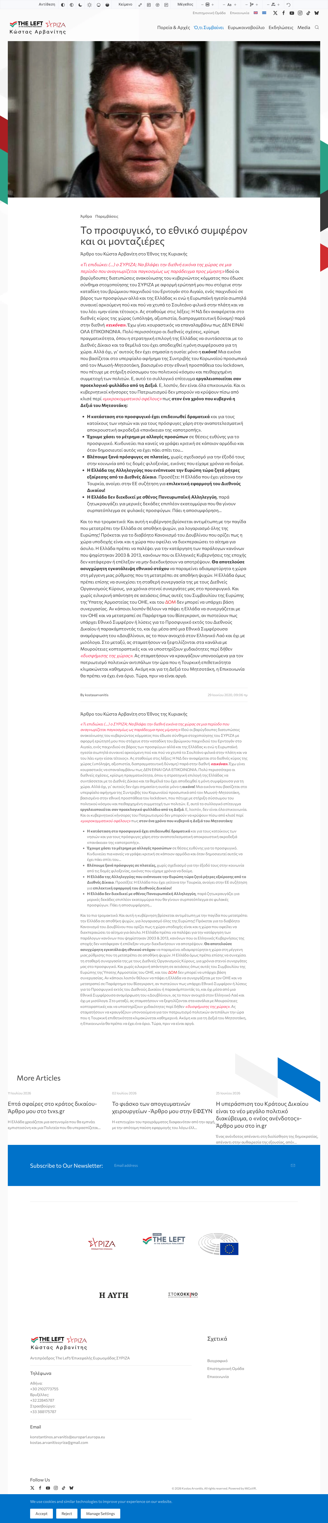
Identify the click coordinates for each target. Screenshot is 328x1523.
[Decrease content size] (202, 4)
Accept (41, 1513)
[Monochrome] (71, 4)
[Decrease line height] (246, 4)
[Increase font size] (235, 4)
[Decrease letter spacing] (268, 4)
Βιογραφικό (217, 1360)
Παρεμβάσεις (106, 216)
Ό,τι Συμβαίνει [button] (209, 27)
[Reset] (288, 4)
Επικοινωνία (239, 13)
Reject (67, 1513)
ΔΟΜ (170, 602)
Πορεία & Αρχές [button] (173, 27)
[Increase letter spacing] (278, 4)
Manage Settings (100, 1513)
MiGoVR (250, 1488)
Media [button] (303, 27)
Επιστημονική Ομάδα (209, 13)
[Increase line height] (256, 4)
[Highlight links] (140, 4)
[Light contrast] (89, 4)
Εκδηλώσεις (281, 27)
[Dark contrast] (80, 4)
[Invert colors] (62, 4)
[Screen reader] (157, 4)
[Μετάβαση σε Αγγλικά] (256, 12)
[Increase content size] (212, 4)
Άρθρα (86, 216)
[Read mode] (166, 4)
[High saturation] (107, 4)
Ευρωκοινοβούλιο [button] (246, 27)
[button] (317, 27)
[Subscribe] (293, 1165)
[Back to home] (38, 27)
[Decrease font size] (224, 4)
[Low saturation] (98, 4)
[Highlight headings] (148, 4)
